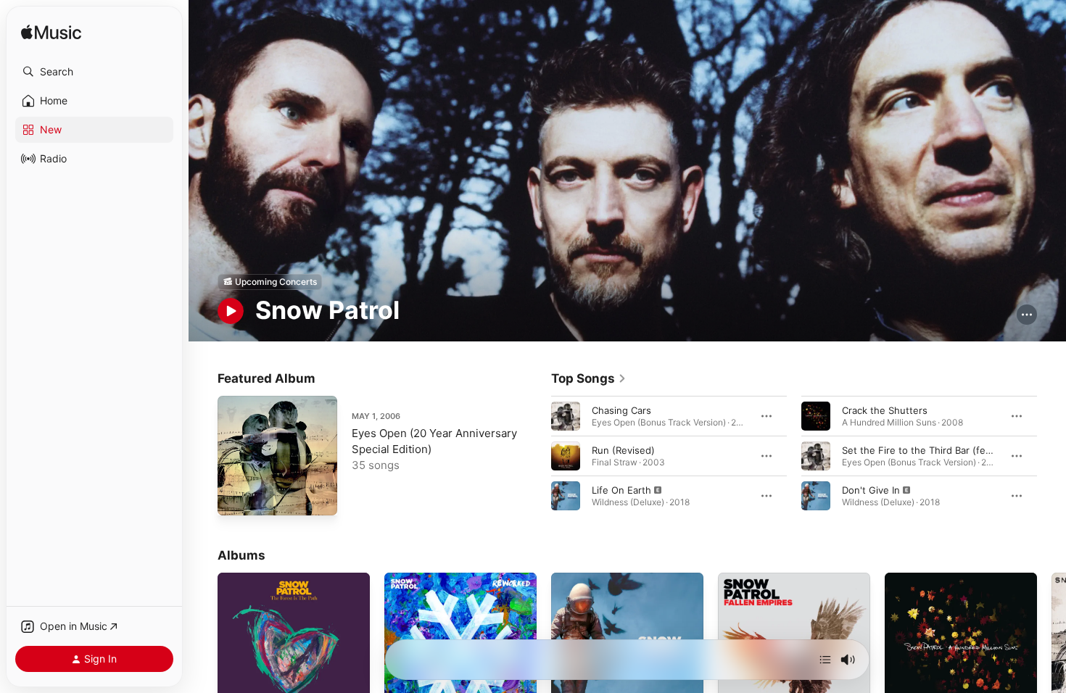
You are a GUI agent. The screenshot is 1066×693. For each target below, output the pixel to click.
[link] (589, 378)
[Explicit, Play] (565, 495)
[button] (94, 71)
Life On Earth (621, 489)
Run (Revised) (623, 449)
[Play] (231, 311)
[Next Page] (1051, 455)
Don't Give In (871, 489)
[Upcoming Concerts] (270, 282)
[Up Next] (825, 660)
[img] (51, 33)
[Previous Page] (536, 455)
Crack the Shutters (884, 409)
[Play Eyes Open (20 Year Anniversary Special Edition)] (236, 497)
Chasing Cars (621, 409)
